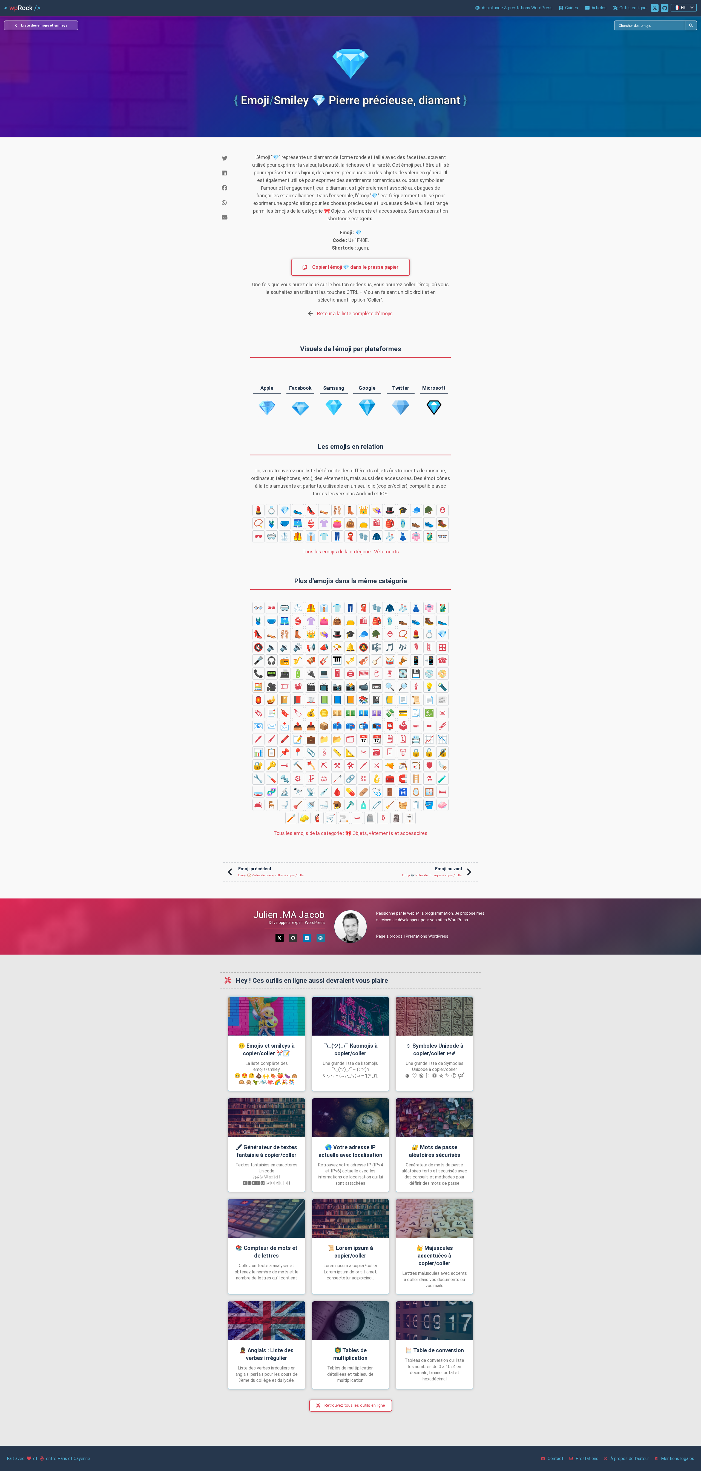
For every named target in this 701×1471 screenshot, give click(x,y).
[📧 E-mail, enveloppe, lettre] (258, 726)
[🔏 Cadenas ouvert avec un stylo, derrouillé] (442, 752)
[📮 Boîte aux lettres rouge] (390, 726)
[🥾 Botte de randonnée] (442, 523)
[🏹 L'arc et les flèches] (416, 765)
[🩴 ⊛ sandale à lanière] (403, 523)
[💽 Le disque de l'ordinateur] (403, 673)
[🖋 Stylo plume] (442, 726)
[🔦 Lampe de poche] (442, 687)
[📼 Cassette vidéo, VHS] (377, 687)
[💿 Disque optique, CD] (429, 673)
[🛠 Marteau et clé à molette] (350, 765)
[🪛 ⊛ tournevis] (272, 779)
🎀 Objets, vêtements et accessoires (350, 833)
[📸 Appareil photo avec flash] (350, 687)
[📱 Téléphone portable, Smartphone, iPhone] (416, 660)
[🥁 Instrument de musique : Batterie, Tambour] (390, 660)
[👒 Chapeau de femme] (377, 510)
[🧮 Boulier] (258, 687)
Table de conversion (434, 1350)
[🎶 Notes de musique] (403, 647)
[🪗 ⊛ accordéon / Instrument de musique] (311, 660)
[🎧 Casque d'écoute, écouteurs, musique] (272, 660)
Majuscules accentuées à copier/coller (434, 1256)
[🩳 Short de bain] (298, 523)
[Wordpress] (321, 938)
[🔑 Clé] (272, 765)
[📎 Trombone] (311, 752)
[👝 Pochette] (364, 523)
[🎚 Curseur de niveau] (429, 647)
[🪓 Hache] (311, 765)
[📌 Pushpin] (285, 752)
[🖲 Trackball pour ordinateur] (390, 673)
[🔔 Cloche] (350, 647)
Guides (571, 7)
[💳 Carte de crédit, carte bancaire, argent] (403, 713)
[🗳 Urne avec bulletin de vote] (403, 726)
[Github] (293, 938)
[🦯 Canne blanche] (337, 779)
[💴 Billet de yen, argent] (337, 713)
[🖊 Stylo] (258, 739)
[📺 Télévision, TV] (324, 687)
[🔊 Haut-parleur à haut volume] (298, 647)
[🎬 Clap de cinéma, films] (311, 687)
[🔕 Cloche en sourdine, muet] (364, 647)
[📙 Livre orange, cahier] (350, 700)
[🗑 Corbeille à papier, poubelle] (403, 752)
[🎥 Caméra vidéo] (272, 687)
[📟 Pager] (272, 673)
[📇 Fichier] (416, 739)
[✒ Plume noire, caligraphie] (429, 726)
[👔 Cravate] (311, 536)
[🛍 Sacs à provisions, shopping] (377, 523)
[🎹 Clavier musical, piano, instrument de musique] (337, 660)
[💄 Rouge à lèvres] (258, 510)
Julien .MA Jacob (289, 914)
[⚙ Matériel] (298, 779)
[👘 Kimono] (416, 536)
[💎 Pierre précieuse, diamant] (285, 510)
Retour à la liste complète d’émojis (355, 313)
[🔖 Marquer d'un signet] (285, 713)
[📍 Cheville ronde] (298, 752)
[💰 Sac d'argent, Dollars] (311, 713)
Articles (599, 7)
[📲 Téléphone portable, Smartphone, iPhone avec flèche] (429, 660)
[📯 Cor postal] (337, 647)
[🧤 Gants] (364, 536)
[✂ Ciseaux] (364, 752)
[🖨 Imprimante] (350, 673)
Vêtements (350, 551)
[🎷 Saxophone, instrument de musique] (298, 660)
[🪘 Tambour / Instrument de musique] (403, 660)
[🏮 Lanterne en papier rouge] (258, 700)
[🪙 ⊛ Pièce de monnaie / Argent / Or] (324, 713)
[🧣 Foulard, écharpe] (350, 536)
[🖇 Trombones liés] (324, 752)
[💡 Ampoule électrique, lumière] (429, 687)
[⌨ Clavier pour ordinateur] (364, 673)
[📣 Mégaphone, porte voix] (324, 647)
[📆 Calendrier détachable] (377, 739)
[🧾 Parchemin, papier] (416, 713)
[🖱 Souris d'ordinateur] (377, 673)
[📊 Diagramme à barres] (258, 752)
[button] (232, 158)
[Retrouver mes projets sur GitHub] (665, 8)
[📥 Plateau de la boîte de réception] (311, 726)
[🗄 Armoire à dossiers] (390, 752)
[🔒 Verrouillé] (416, 752)
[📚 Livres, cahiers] (364, 700)
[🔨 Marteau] (298, 765)
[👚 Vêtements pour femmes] (324, 523)
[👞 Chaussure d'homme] (416, 523)
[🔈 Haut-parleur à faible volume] (272, 647)
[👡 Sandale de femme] (324, 510)
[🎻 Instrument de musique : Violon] (364, 660)
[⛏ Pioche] (324, 765)
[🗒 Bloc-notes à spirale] (390, 739)
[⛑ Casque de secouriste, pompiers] (442, 510)
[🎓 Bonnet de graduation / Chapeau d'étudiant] (403, 510)
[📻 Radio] (285, 660)
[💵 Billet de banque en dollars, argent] (350, 713)
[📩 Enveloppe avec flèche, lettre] (285, 726)
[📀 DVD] (442, 673)
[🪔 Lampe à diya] (272, 700)
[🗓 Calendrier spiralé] (403, 739)
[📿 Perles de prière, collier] (258, 523)
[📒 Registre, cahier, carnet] (390, 700)
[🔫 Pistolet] (390, 765)
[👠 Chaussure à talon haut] (311, 510)
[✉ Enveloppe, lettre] (442, 713)
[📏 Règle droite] (337, 752)
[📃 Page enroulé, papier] (403, 700)
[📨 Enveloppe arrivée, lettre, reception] (272, 726)
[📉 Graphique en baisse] (442, 739)
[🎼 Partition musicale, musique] (377, 647)
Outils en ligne (633, 7)
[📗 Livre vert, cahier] (324, 700)
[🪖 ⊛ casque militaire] (429, 510)
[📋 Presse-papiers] (272, 752)
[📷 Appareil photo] (337, 687)
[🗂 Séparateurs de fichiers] (350, 739)
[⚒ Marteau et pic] (337, 765)
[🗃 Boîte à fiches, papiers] (377, 752)
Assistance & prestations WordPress (517, 7)
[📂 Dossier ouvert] (337, 739)
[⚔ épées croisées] (377, 765)
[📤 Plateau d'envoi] (298, 726)
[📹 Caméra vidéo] (364, 687)
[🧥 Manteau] (377, 536)
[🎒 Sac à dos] (390, 523)
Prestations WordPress (427, 936)
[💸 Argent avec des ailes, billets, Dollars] (390, 713)
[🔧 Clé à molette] (258, 779)
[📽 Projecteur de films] (298, 687)
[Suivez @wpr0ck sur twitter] (655, 8)
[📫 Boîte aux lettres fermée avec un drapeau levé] (337, 726)
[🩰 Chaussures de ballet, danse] (337, 510)
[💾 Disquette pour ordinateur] (416, 673)
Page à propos (389, 936)
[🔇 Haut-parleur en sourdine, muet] (258, 647)
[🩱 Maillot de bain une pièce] (272, 523)
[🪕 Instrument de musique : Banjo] (377, 660)
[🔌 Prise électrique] (311, 673)
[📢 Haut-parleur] (311, 647)
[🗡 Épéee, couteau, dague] (364, 765)
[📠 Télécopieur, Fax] (285, 673)
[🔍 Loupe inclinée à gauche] (390, 687)
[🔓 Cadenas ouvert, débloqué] (429, 752)
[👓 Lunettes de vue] (442, 536)
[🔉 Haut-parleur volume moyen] (285, 647)
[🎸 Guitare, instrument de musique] (324, 660)
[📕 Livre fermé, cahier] (298, 700)
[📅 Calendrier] (364, 739)
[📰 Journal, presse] (442, 700)
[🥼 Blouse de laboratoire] (285, 536)
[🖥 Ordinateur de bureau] (337, 673)
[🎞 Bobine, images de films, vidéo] (285, 687)
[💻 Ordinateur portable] (324, 673)
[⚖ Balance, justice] (324, 779)
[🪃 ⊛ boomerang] (403, 765)
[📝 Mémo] (298, 739)
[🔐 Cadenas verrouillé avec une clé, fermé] (258, 765)
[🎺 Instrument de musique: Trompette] (350, 660)
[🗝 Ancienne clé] (285, 765)
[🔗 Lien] (350, 779)
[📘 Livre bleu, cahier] (337, 700)
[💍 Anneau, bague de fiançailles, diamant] (272, 510)
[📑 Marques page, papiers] (272, 713)
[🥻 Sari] (429, 536)
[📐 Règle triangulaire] (350, 752)
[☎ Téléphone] (442, 660)
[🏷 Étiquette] (298, 713)
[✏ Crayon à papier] (416, 726)
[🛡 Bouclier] (429, 765)
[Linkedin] (307, 938)
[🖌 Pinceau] (272, 739)
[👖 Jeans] (337, 536)
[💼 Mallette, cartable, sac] (311, 739)
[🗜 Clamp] (311, 779)
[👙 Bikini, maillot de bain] (311, 523)
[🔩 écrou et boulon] (285, 779)
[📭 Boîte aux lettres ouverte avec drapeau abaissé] (377, 726)
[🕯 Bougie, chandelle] (416, 687)
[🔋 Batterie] (298, 673)
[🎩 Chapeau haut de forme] (390, 510)
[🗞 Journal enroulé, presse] (258, 713)
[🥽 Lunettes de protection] (272, 536)
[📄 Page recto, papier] (429, 700)
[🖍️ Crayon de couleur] (285, 739)
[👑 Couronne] (364, 510)
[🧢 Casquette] (416, 510)
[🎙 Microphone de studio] (416, 647)
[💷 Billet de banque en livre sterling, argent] (377, 713)
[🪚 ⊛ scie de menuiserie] (442, 765)
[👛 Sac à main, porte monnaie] (337, 523)
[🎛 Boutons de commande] (442, 647)
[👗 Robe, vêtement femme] (403, 536)
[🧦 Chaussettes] (390, 536)
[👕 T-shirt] (324, 536)
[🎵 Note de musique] (390, 647)
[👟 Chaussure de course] (429, 523)
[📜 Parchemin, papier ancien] (416, 700)
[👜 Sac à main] (350, 523)
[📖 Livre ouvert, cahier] (311, 700)
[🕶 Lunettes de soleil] (258, 536)
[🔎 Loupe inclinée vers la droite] (403, 687)
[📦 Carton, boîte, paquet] (324, 726)
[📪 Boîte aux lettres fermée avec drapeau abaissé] (350, 726)
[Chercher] (517, 25)
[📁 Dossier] (324, 739)
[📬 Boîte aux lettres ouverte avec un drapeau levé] (364, 726)
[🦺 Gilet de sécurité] (298, 536)
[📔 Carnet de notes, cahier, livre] (285, 700)
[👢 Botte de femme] (350, 510)
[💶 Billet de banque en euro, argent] (364, 713)
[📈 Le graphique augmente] (429, 739)
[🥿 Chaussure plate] (298, 510)
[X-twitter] (279, 938)
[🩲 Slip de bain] (285, 523)
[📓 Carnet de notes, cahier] (377, 700)
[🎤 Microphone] (258, 660)
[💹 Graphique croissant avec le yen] (429, 713)
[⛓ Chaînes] (364, 779)
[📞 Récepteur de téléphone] (258, 673)
